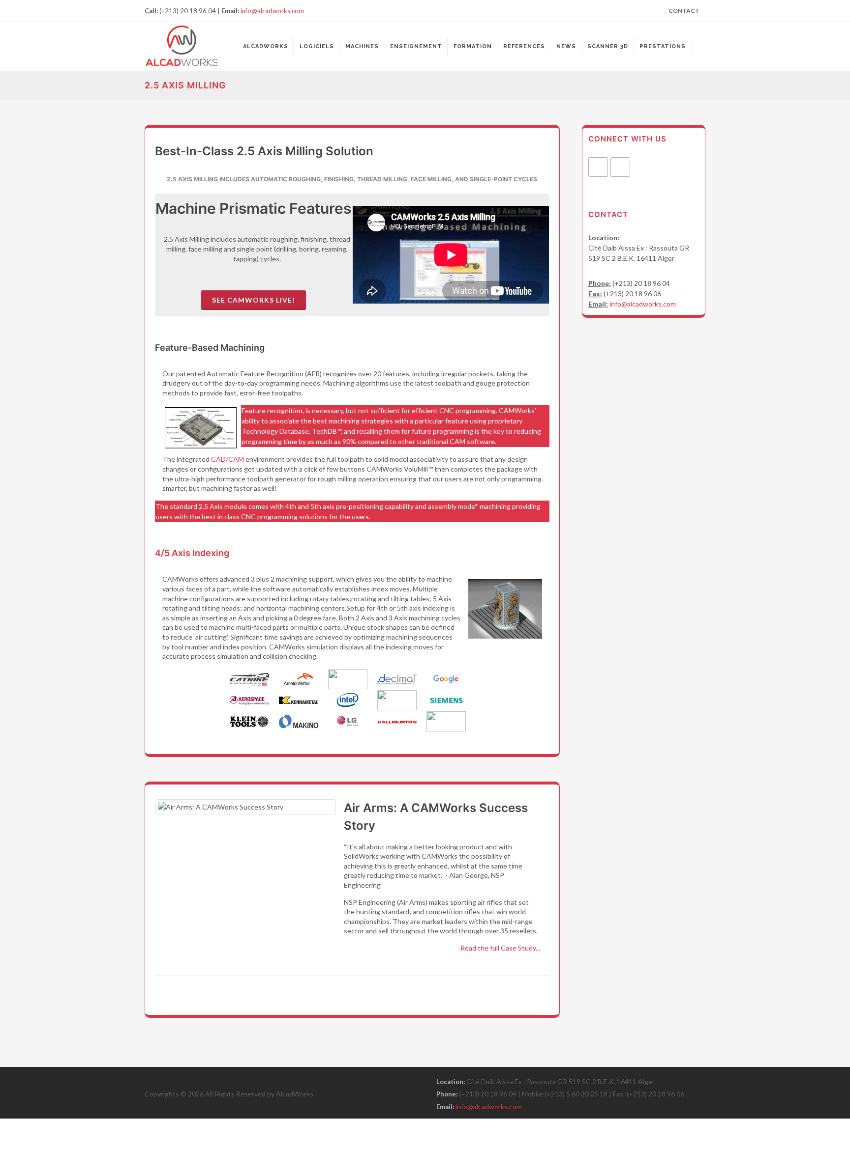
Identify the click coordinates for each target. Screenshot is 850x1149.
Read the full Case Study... (500, 948)
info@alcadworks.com (272, 11)
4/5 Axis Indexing (192, 553)
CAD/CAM (227, 459)
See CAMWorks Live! (253, 300)
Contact (683, 10)
